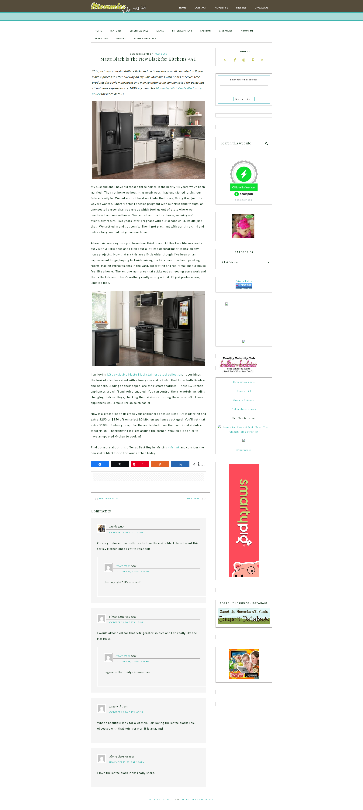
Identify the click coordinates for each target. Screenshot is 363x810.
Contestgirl (244, 390)
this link (174, 447)
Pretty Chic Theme (161, 799)
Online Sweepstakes (244, 408)
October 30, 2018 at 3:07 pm (126, 712)
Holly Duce (123, 566)
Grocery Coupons (244, 399)
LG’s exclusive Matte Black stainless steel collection (144, 374)
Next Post (194, 498)
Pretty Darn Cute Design (197, 799)
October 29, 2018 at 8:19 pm (132, 661)
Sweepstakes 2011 (244, 381)
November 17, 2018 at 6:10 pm (127, 762)
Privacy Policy (244, 280)
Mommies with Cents (119, 8)
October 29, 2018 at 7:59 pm (132, 571)
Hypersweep (243, 449)
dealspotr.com (244, 199)
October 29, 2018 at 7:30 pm (126, 532)
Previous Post (109, 498)
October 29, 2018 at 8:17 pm (126, 622)
